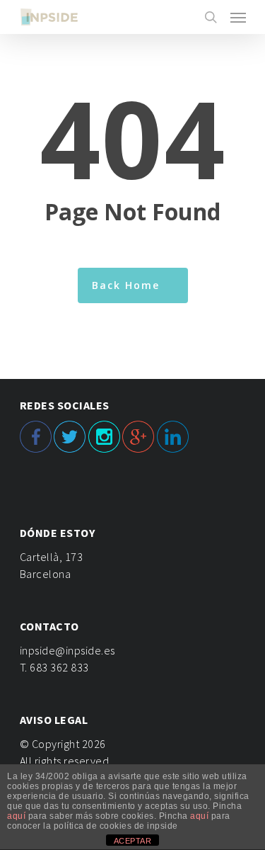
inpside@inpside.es (67, 650)
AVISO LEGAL (54, 720)
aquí (16, 816)
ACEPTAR (133, 841)
